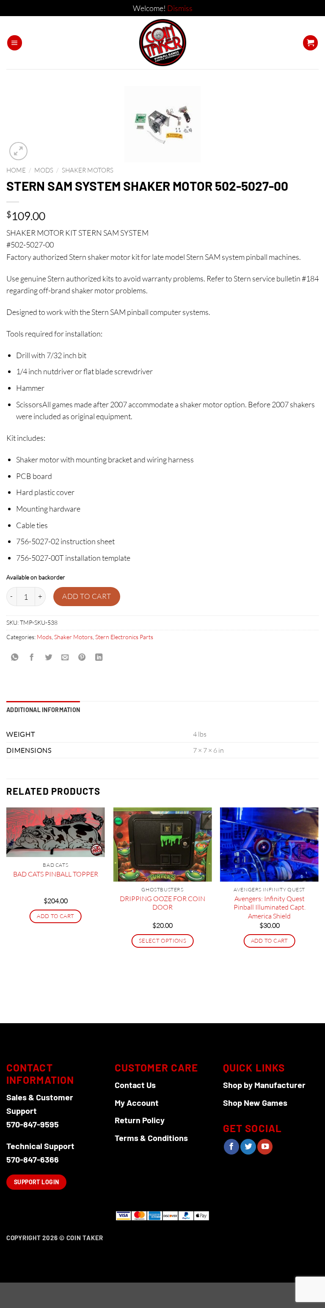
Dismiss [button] (180, 8)
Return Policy (140, 1120)
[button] (14, 42)
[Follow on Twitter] (248, 1147)
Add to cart (86, 596)
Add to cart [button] (55, 916)
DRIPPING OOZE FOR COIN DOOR (162, 903)
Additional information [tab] (43, 709)
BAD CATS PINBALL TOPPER (55, 874)
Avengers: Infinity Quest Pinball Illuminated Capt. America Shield (270, 907)
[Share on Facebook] (31, 657)
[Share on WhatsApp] (14, 657)
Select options (162, 940)
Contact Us (135, 1085)
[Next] (318, 914)
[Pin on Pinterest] (82, 657)
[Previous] (6, 914)
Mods (43, 170)
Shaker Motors (87, 170)
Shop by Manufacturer (264, 1085)
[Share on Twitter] (48, 657)
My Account (137, 1102)
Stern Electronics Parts (124, 636)
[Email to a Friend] (65, 657)
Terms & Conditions (151, 1138)
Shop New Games (255, 1102)
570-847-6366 (32, 1159)
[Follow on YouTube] (265, 1147)
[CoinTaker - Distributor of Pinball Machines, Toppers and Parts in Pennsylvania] (162, 42)
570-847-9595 (32, 1124)
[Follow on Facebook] (231, 1147)
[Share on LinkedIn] (98, 657)
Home (16, 170)
